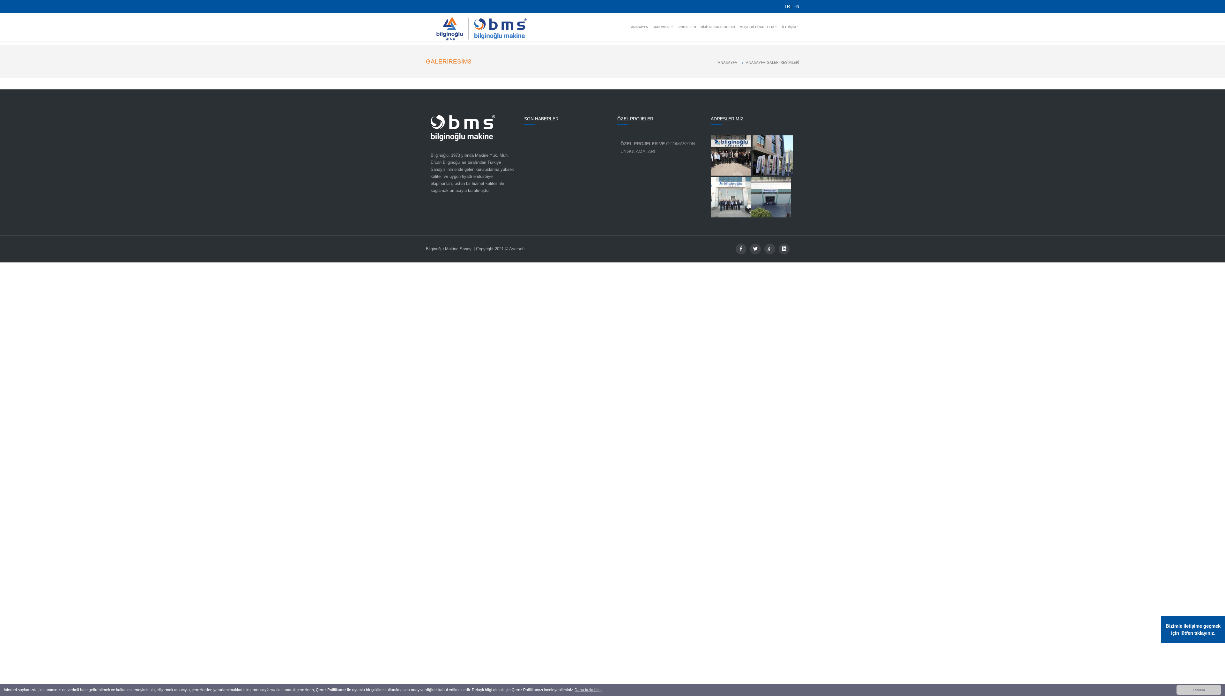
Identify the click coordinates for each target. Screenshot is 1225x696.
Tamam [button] (1199, 690)
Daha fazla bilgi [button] (588, 690)
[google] (769, 249)
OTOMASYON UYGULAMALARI (657, 147)
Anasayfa (727, 62)
